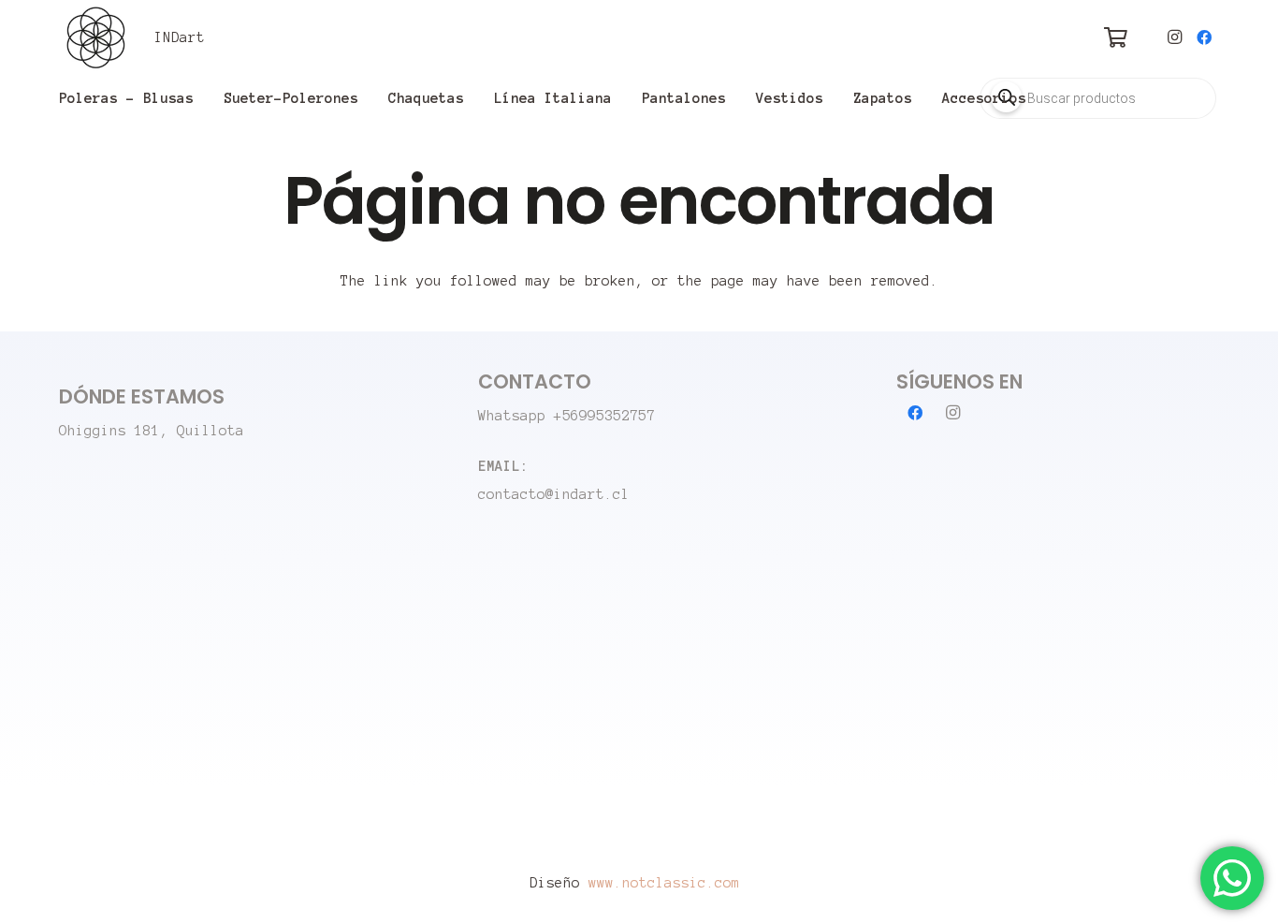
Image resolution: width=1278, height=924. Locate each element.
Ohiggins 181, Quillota (151, 430)
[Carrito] (1115, 37)
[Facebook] (1204, 37)
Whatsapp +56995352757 (566, 415)
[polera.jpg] (96, 37)
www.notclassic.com (668, 882)
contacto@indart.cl (554, 494)
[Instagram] (1174, 37)
